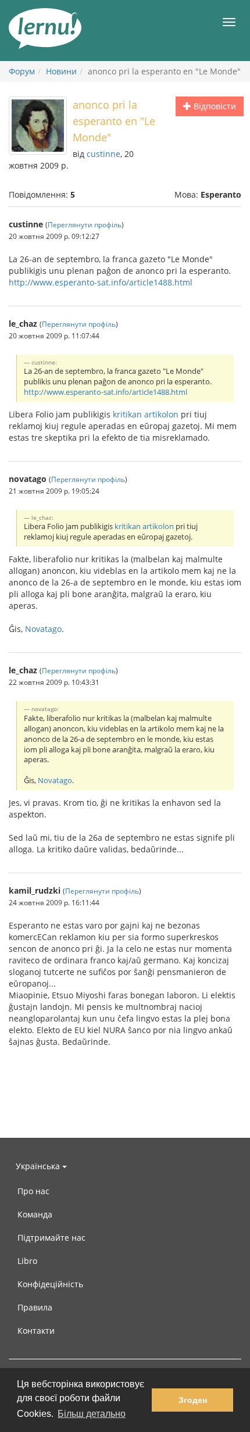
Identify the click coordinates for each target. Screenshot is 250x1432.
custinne (103, 153)
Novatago (43, 628)
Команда (34, 1214)
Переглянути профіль (85, 224)
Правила (34, 1307)
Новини (61, 71)
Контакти (36, 1330)
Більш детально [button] (92, 1414)
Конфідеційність (50, 1284)
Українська (39, 1166)
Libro (27, 1260)
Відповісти (213, 106)
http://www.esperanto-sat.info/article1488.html (100, 282)
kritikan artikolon (145, 414)
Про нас (33, 1191)
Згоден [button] (192, 1400)
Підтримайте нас (51, 1237)
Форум (22, 71)
